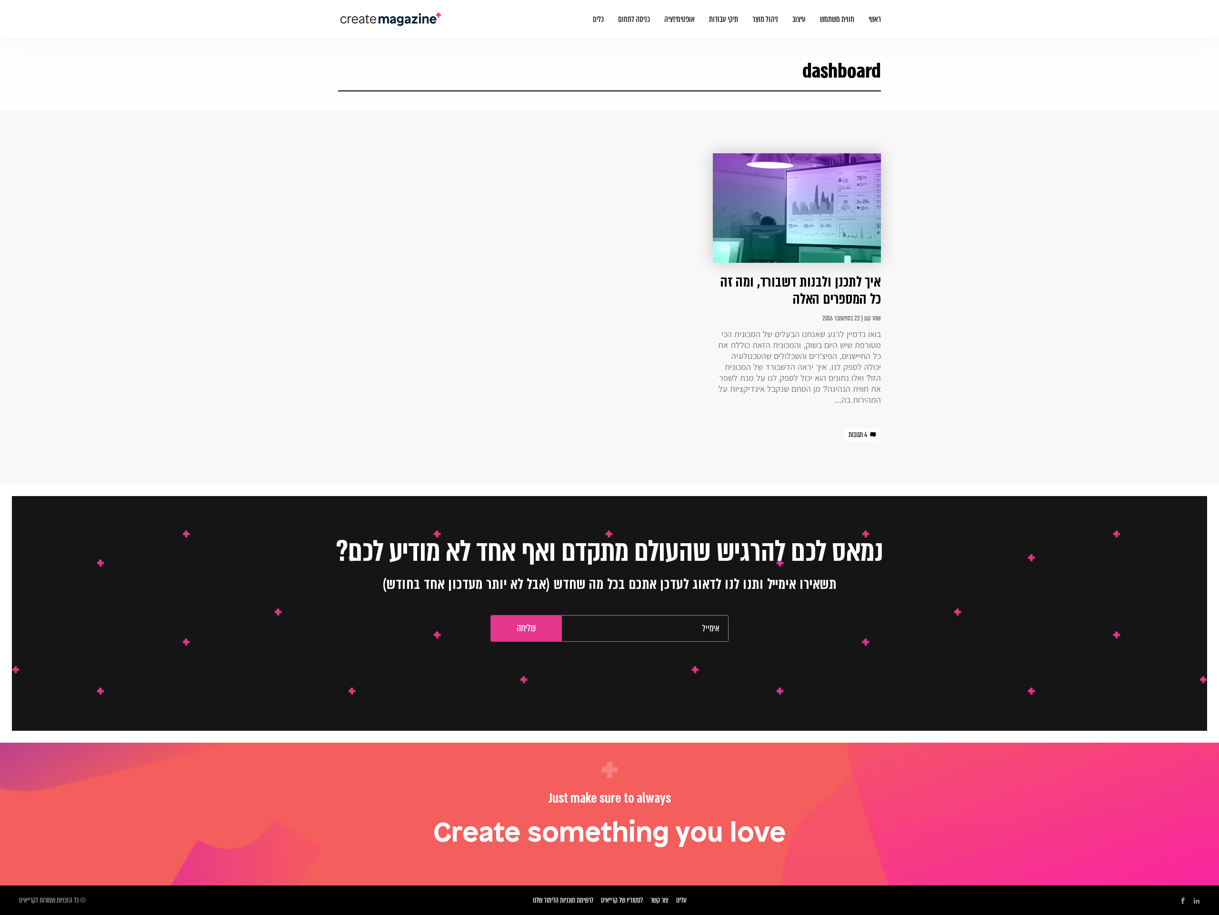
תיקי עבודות (723, 19)
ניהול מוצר (765, 19)
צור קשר (659, 900)
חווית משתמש (837, 19)
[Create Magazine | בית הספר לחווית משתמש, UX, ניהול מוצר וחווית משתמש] (392, 13)
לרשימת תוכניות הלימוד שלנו (563, 900)
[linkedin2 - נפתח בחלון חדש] (1196, 901)
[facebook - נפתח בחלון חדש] (1182, 901)
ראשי (875, 19)
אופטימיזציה (679, 19)
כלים (598, 19)
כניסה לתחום (634, 19)
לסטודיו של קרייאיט (622, 900)
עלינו (681, 900)
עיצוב (799, 19)
